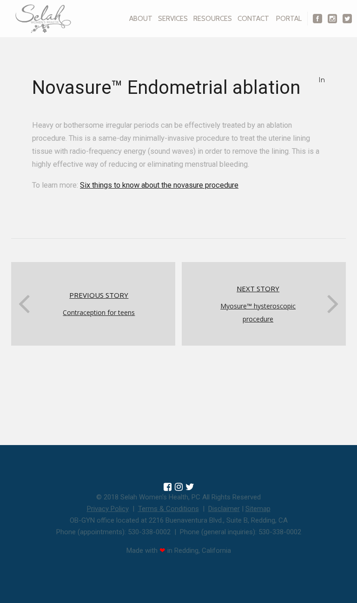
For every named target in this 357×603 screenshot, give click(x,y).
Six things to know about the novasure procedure (159, 185)
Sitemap (258, 509)
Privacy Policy (108, 509)
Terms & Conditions (168, 509)
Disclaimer (224, 509)
